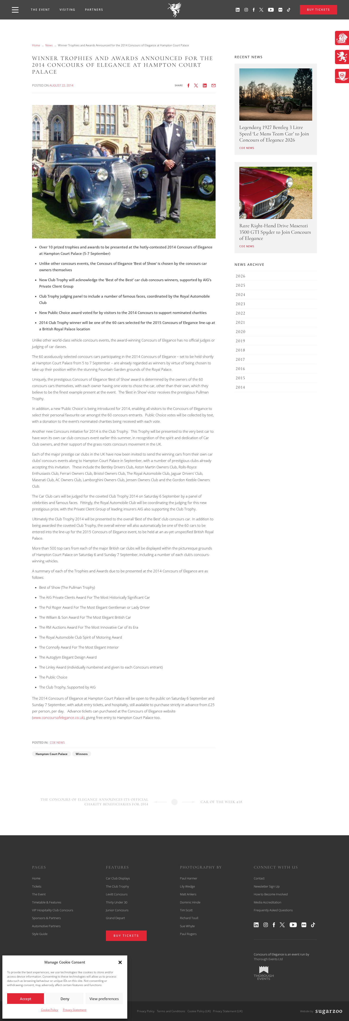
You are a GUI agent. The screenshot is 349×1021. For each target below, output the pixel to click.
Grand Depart (115, 918)
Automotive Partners (46, 926)
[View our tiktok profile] (288, 10)
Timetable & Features (46, 902)
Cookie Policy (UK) (199, 1011)
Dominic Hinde (190, 902)
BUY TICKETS (318, 10)
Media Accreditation (267, 902)
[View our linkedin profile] (238, 10)
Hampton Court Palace (51, 754)
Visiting (67, 10)
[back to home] (174, 9)
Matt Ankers (188, 894)
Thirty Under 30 (116, 902)
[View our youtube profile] (271, 10)
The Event (40, 10)
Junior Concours (117, 910)
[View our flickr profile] (280, 10)
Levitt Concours (116, 894)
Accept (25, 998)
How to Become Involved (271, 894)
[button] (120, 962)
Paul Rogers (188, 934)
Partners (94, 10)
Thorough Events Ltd (268, 959)
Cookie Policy (49, 1010)
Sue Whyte (187, 926)
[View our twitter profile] (261, 10)
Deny (65, 998)
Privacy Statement (74, 1010)
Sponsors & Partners (46, 918)
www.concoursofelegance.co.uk (58, 717)
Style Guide (39, 934)
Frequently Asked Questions (273, 910)
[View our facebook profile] (254, 10)
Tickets (36, 886)
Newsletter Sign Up (267, 886)
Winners (82, 754)
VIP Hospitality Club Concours (52, 910)
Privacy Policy (146, 1011)
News (49, 45)
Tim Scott (186, 910)
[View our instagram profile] (246, 10)
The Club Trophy (117, 886)
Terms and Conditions (171, 1011)
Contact (259, 878)
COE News (57, 742)
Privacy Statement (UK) (227, 1011)
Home (36, 45)
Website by (306, 1011)
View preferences (104, 998)
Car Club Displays (118, 878)
